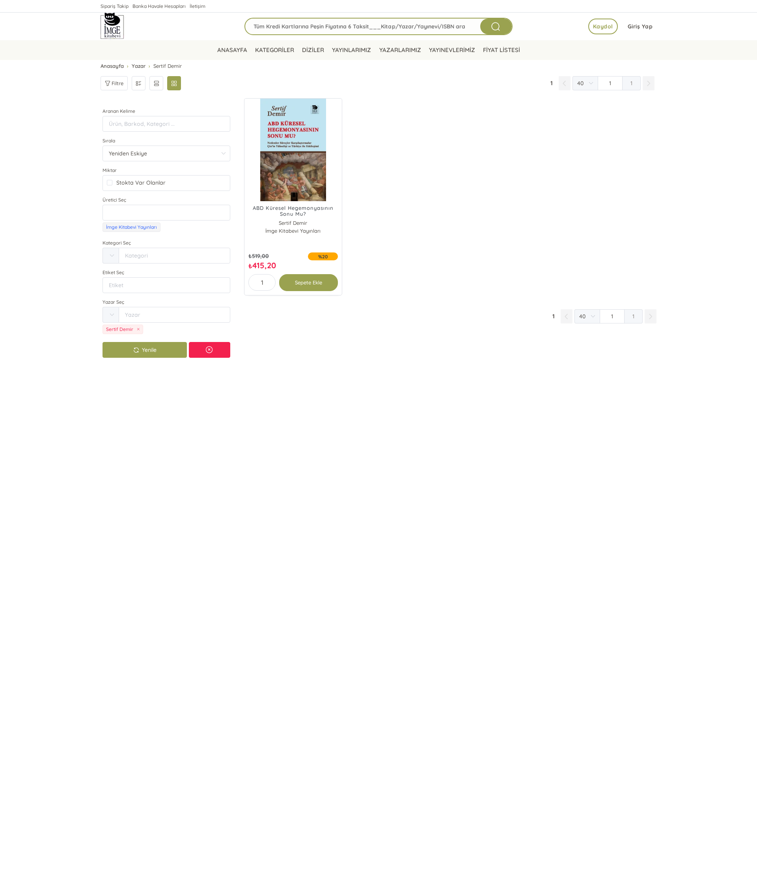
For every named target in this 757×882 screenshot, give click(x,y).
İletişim (197, 6)
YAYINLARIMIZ (351, 50)
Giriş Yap (640, 26)
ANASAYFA (232, 50)
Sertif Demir (293, 223)
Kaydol (603, 26)
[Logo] (112, 26)
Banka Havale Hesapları (159, 6)
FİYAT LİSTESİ (501, 50)
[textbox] (166, 212)
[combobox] (166, 212)
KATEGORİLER (274, 50)
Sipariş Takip (115, 6)
